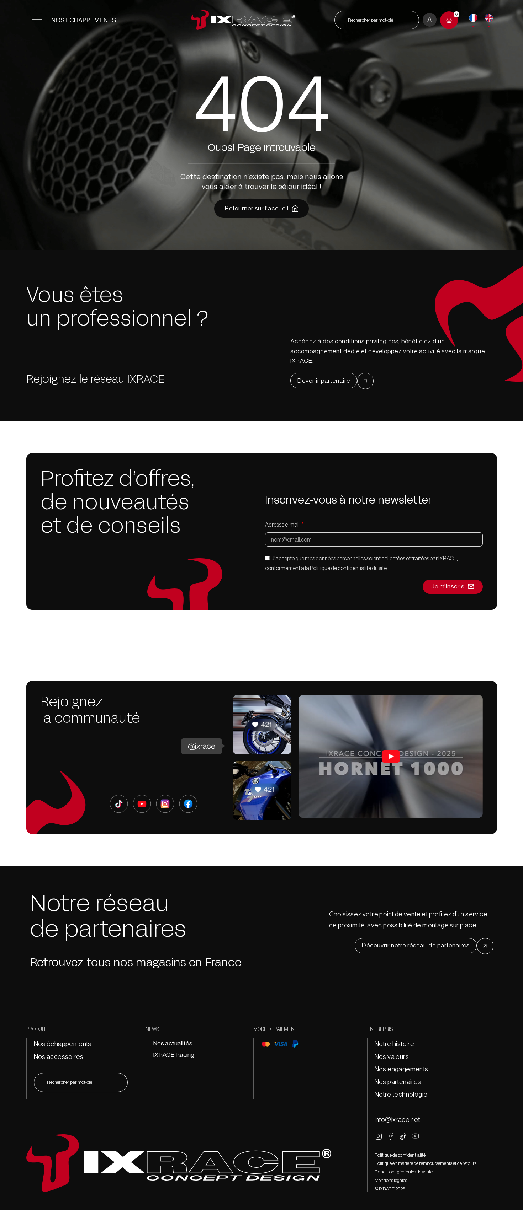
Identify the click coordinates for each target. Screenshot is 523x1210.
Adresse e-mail (282, 524)
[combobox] (376, 20)
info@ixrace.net (397, 1119)
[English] (488, 17)
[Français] (473, 17)
